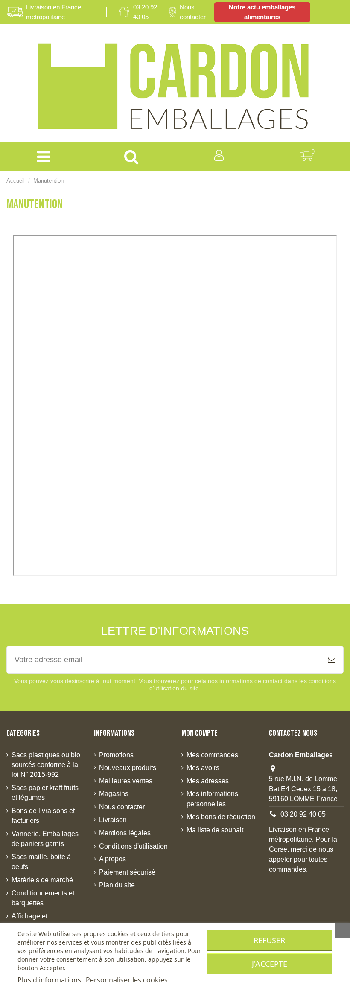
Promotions (116, 755)
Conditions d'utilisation (133, 846)
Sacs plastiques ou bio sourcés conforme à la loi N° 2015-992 (46, 765)
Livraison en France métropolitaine (53, 11)
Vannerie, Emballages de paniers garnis (45, 838)
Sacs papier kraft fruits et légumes (45, 792)
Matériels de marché (42, 879)
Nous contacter (193, 11)
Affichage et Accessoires (30, 921)
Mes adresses (208, 781)
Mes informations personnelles (212, 798)
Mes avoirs (203, 767)
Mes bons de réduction (221, 816)
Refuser (269, 940)
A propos (112, 859)
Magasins (113, 793)
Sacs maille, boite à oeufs (41, 861)
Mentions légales (125, 833)
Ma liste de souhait (215, 830)
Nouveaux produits (127, 767)
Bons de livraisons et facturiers (43, 815)
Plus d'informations (49, 980)
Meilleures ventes (125, 781)
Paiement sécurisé (127, 872)
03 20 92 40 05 (145, 11)
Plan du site (117, 885)
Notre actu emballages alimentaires (262, 11)
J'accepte (269, 964)
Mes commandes (212, 755)
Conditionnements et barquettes (43, 898)
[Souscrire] (331, 659)
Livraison (113, 819)
